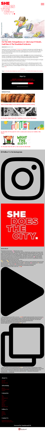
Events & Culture (5, 40)
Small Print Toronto (21, 71)
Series (3, 396)
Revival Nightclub (13, 71)
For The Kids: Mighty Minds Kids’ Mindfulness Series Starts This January (19, 118)
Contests (3, 390)
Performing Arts (5, 398)
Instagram (4, 414)
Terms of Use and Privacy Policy (7, 421)
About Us (3, 404)
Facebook (3, 413)
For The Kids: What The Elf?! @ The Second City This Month (15, 146)
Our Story (4, 380)
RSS (2, 415)
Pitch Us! (3, 381)
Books (3, 399)
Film (2, 395)
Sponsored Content (5, 389)
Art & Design (4, 400)
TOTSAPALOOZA (19, 49)
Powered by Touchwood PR (22, 425)
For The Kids (6, 71)
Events (3, 402)
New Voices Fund (5, 382)
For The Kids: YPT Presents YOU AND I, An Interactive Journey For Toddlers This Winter (21, 132)
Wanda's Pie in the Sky (38, 71)
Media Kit (3, 388)
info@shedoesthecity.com (6, 420)
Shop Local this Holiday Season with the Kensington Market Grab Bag (18, 104)
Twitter (3, 411)
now (5, 66)
